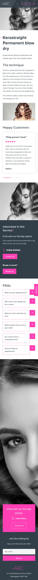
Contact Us (10, 256)
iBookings (10, 271)
